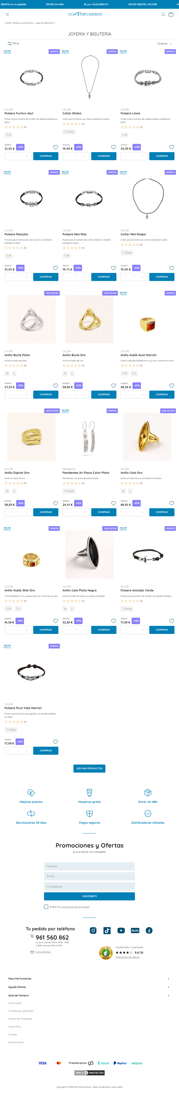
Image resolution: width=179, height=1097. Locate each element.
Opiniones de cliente (128, 957)
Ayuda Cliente (17, 987)
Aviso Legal (14, 1003)
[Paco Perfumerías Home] (85, 14)
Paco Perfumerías (19, 978)
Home (8, 23)
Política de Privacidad (20, 1018)
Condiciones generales (21, 1010)
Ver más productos (89, 768)
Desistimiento (16, 1042)
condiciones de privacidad (75, 906)
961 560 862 (52, 937)
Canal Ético (14, 1026)
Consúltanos (43, 951)
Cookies (12, 1034)
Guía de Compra (18, 995)
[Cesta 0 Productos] (171, 14)
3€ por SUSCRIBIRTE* (86, 4)
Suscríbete (89, 896)
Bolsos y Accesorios (23, 23)
